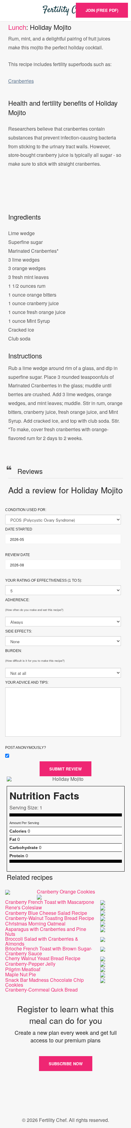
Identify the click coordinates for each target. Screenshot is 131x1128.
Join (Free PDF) (102, 10)
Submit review (65, 769)
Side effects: (18, 631)
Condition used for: (25, 510)
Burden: (13, 651)
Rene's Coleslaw (23, 907)
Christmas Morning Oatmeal (35, 923)
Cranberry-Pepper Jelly (30, 963)
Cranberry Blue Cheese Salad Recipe (46, 912)
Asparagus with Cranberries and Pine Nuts (45, 931)
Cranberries (21, 80)
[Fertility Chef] (65, 11)
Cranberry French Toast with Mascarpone (49, 901)
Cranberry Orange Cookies (66, 891)
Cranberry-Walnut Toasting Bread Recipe (49, 918)
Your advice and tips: (26, 682)
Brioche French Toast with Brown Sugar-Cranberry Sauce (48, 951)
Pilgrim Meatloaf (22, 969)
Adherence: (17, 600)
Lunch (17, 27)
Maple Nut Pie (20, 974)
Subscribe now (66, 1063)
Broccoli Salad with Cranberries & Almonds (41, 941)
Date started (18, 529)
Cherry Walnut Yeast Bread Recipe (42, 958)
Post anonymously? (25, 747)
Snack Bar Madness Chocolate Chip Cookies (44, 982)
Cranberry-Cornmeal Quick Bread (41, 989)
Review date (17, 555)
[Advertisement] (65, 196)
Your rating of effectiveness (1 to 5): (43, 580)
